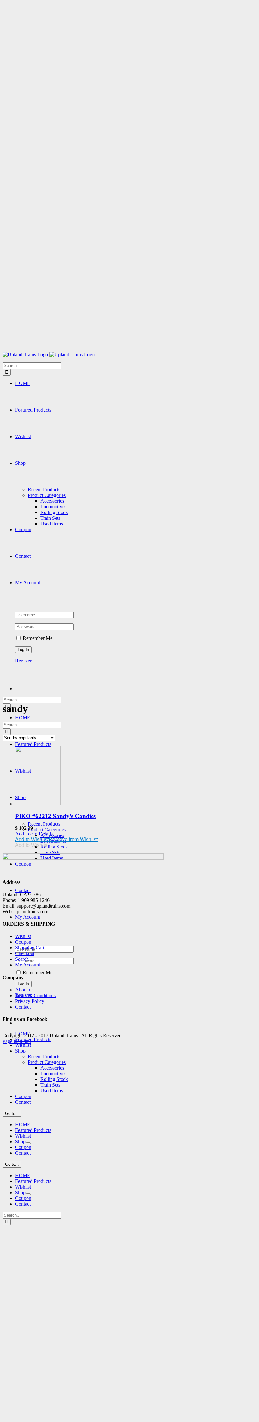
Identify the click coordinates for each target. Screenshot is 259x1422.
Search (22, 959)
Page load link (17, 1041)
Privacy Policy (29, 1001)
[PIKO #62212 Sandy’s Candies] (135, 776)
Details (46, 833)
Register (23, 660)
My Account (27, 964)
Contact (23, 1006)
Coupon (23, 942)
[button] (56, 839)
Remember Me (36, 638)
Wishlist (23, 936)
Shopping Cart (29, 947)
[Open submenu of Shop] (28, 1143)
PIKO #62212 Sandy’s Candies (55, 816)
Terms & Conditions (35, 995)
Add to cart (26, 833)
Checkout (24, 953)
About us (24, 989)
